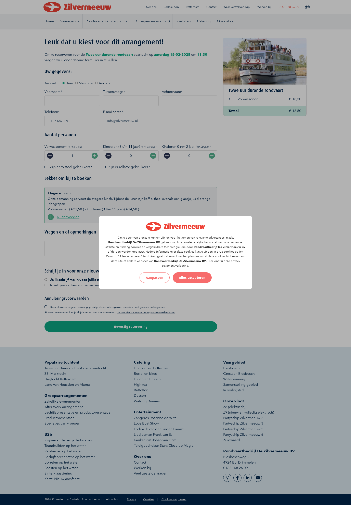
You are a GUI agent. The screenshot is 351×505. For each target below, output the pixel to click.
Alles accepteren (192, 278)
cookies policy (233, 251)
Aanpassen (154, 278)
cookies (136, 247)
